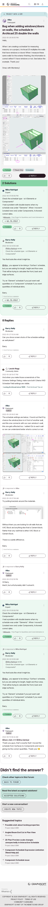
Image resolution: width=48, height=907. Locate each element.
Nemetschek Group (35, 905)
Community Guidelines (23, 902)
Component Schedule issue (17, 860)
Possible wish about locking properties (22, 825)
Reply (34, 176)
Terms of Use (30, 899)
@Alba (5, 265)
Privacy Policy (17, 899)
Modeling (8, 835)
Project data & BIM (12, 828)
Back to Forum (11, 782)
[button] (4, 176)
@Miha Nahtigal (11, 248)
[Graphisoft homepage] (37, 884)
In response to (11, 488)
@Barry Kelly (7, 740)
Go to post (12, 221)
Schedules (30, 170)
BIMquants (6, 217)
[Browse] (4, 4)
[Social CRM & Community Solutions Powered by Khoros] (7, 891)
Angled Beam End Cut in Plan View (20, 832)
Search (29, 4)
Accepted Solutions (14, 796)
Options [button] (44, 13)
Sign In (43, 4)
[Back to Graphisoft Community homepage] (13, 4)
